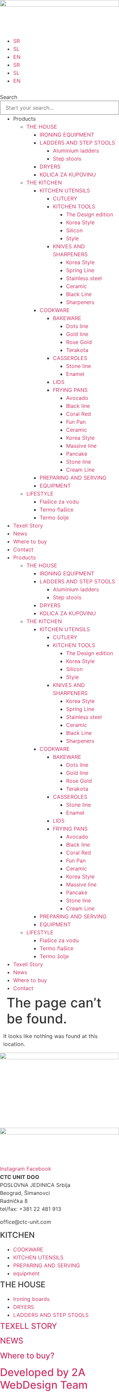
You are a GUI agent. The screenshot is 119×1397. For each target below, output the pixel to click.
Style (72, 238)
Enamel (75, 374)
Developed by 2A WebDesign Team (44, 1378)
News (20, 533)
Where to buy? (27, 1355)
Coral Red (78, 413)
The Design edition (89, 214)
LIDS (58, 382)
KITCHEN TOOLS (74, 206)
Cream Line (80, 469)
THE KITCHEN (44, 182)
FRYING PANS (70, 390)
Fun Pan (76, 421)
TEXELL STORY (28, 1326)
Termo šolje (54, 517)
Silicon (74, 230)
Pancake (76, 453)
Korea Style (80, 222)
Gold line (77, 334)
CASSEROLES (70, 358)
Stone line (78, 366)
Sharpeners (80, 302)
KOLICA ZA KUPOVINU (68, 174)
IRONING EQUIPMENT (67, 134)
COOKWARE (55, 310)
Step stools (67, 158)
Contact (23, 549)
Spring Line (80, 270)
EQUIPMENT (55, 485)
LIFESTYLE (40, 493)
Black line (78, 406)
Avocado (77, 398)
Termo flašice (56, 509)
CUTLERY (65, 198)
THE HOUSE (41, 126)
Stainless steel (84, 278)
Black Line (79, 294)
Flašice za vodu (59, 501)
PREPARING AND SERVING (73, 477)
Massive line (81, 445)
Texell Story (28, 525)
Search (8, 97)
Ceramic (76, 286)
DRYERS (50, 166)
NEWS (11, 1340)
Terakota (77, 350)
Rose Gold (79, 342)
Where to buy (30, 541)
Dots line (77, 326)
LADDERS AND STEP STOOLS (77, 142)
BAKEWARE (67, 318)
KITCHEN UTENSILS (65, 190)
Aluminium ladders (76, 150)
